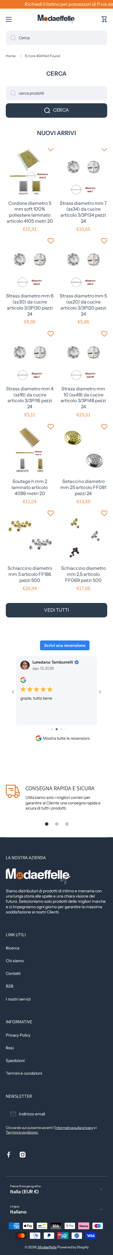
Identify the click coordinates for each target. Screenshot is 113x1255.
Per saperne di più (37, 718)
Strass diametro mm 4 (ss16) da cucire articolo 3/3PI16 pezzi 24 (30, 397)
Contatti (13, 973)
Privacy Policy (18, 1035)
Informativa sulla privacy (74, 1127)
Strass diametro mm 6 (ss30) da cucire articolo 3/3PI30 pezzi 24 (30, 304)
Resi (10, 1047)
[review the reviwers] (23, 681)
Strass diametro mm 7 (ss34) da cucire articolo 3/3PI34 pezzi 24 (83, 212)
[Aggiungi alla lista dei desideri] (50, 148)
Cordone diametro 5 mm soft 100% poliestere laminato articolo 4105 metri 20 (30, 212)
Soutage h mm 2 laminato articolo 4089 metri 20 (30, 487)
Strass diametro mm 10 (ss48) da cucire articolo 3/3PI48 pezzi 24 (83, 397)
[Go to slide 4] (57, 729)
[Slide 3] (67, 824)
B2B (9, 986)
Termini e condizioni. (22, 1132)
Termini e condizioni (24, 1073)
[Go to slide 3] (52, 729)
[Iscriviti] (100, 1114)
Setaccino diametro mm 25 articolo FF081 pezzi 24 (83, 487)
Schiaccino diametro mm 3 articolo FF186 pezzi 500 (30, 574)
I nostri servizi (18, 999)
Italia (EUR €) (24, 1191)
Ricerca (12, 948)
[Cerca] (11, 38)
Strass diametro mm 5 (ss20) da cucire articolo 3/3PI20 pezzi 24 (83, 304)
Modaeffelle (47, 1247)
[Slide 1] (46, 824)
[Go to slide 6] (65, 729)
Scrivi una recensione (64, 645)
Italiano (18, 1212)
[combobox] (56, 38)
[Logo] (56, 19)
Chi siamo (15, 960)
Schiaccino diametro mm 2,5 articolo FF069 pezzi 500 (83, 574)
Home (11, 56)
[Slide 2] (57, 824)
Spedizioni (15, 1060)
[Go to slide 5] (61, 729)
